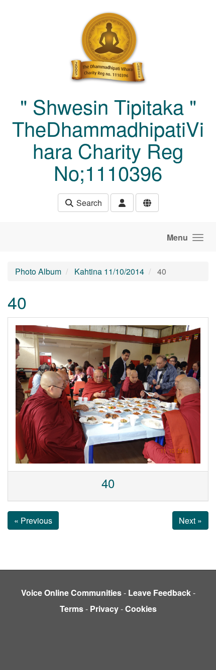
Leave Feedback (159, 592)
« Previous (33, 520)
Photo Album (38, 271)
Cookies (141, 608)
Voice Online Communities (71, 592)
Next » (190, 520)
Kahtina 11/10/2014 (109, 271)
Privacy (104, 608)
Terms (71, 608)
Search (88, 202)
